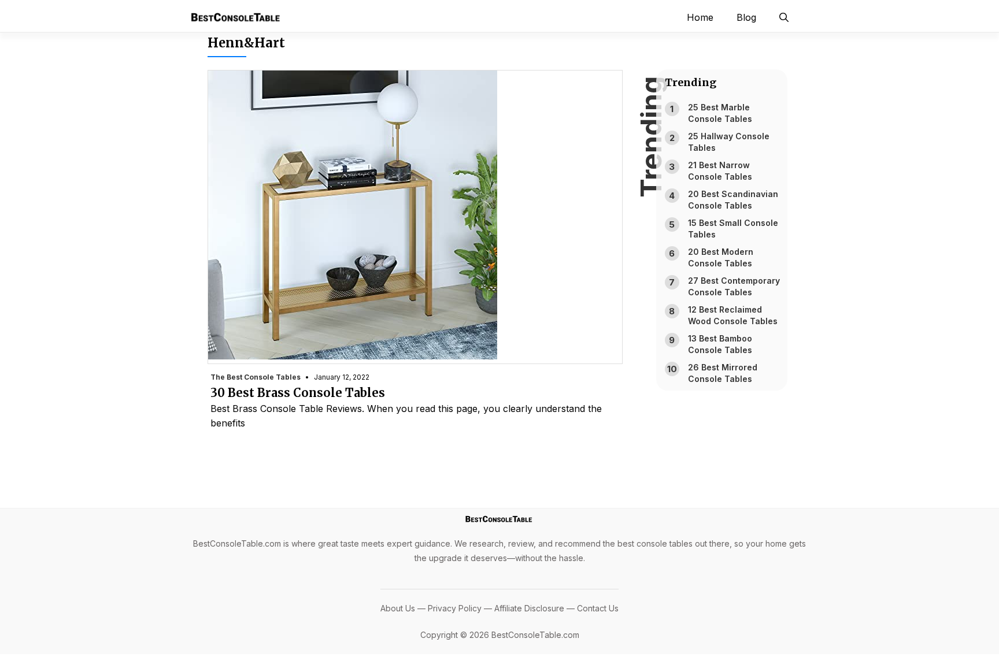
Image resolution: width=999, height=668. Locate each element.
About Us (397, 608)
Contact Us (598, 608)
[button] (784, 17)
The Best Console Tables (255, 377)
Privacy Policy (455, 608)
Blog (746, 17)
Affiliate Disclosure (529, 608)
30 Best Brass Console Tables (297, 392)
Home (700, 17)
